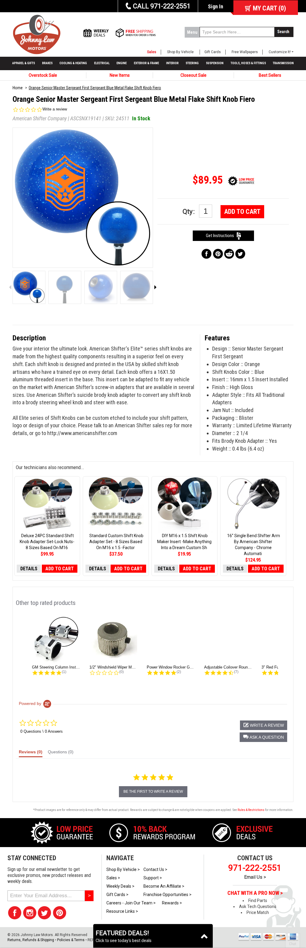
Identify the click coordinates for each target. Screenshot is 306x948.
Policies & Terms (71, 940)
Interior (172, 63)
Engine (122, 63)
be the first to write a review (153, 791)
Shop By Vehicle (180, 52)
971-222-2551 (254, 868)
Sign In (215, 6)
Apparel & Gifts (23, 63)
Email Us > (255, 877)
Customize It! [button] (280, 52)
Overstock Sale (43, 75)
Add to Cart (242, 211)
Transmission (283, 63)
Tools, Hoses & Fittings (248, 63)
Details (28, 568)
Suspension (215, 63)
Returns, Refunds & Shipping (30, 940)
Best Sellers (270, 75)
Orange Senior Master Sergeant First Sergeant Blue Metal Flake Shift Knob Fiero (95, 87)
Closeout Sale (193, 75)
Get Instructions (221, 235)
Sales (151, 52)
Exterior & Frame (146, 63)
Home (18, 87)
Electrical (102, 63)
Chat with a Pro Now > (255, 893)
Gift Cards (212, 52)
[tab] (30, 753)
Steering (192, 63)
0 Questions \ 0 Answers (41, 731)
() (269, 8)
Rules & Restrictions (251, 810)
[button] (263, 737)
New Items (120, 75)
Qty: (189, 211)
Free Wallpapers (245, 52)
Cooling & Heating (73, 63)
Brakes (47, 63)
